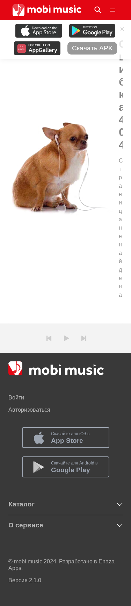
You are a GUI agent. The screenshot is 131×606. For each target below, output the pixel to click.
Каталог (21, 504)
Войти (16, 398)
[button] (112, 10)
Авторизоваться (29, 410)
